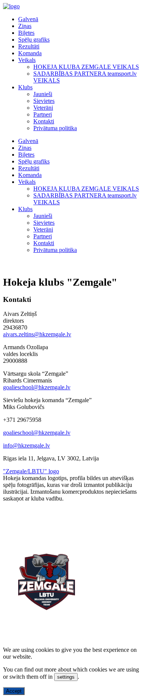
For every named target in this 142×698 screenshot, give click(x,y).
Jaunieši (42, 94)
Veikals (27, 60)
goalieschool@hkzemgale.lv (36, 387)
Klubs (25, 87)
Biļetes (26, 33)
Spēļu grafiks (34, 39)
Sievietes (44, 101)
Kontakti (43, 121)
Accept (14, 691)
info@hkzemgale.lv (26, 445)
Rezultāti (28, 46)
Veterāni (43, 107)
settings (66, 677)
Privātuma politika (55, 128)
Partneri (42, 114)
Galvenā (28, 19)
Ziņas (24, 26)
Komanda (30, 53)
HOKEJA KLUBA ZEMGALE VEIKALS (86, 67)
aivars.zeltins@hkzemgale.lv (37, 334)
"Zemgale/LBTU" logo (31, 471)
